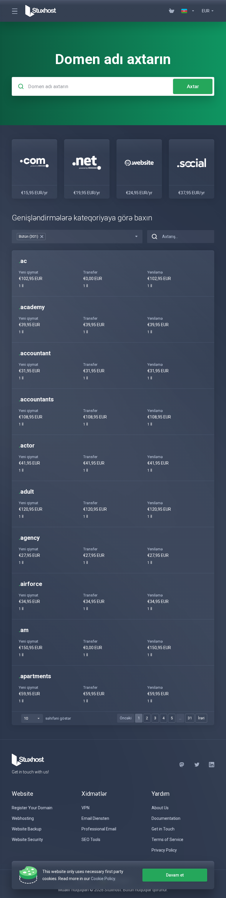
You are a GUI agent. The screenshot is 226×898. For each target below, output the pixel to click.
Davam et (175, 875)
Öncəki (126, 718)
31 (190, 718)
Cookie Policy (103, 878)
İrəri (201, 718)
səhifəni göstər (58, 718)
